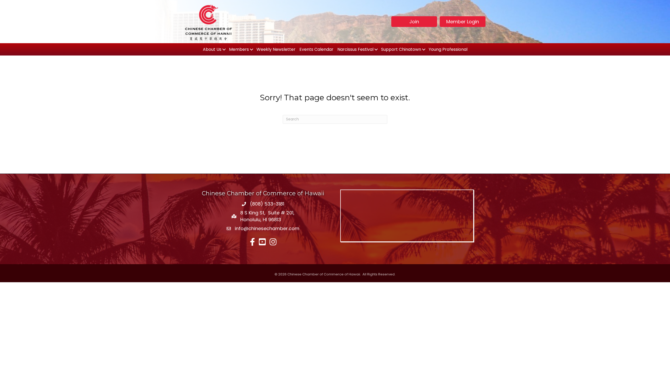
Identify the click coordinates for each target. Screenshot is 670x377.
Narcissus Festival (355, 49)
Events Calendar (316, 49)
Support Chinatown (401, 49)
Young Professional (448, 49)
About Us (212, 49)
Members (239, 49)
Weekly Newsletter (275, 49)
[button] (414, 21)
